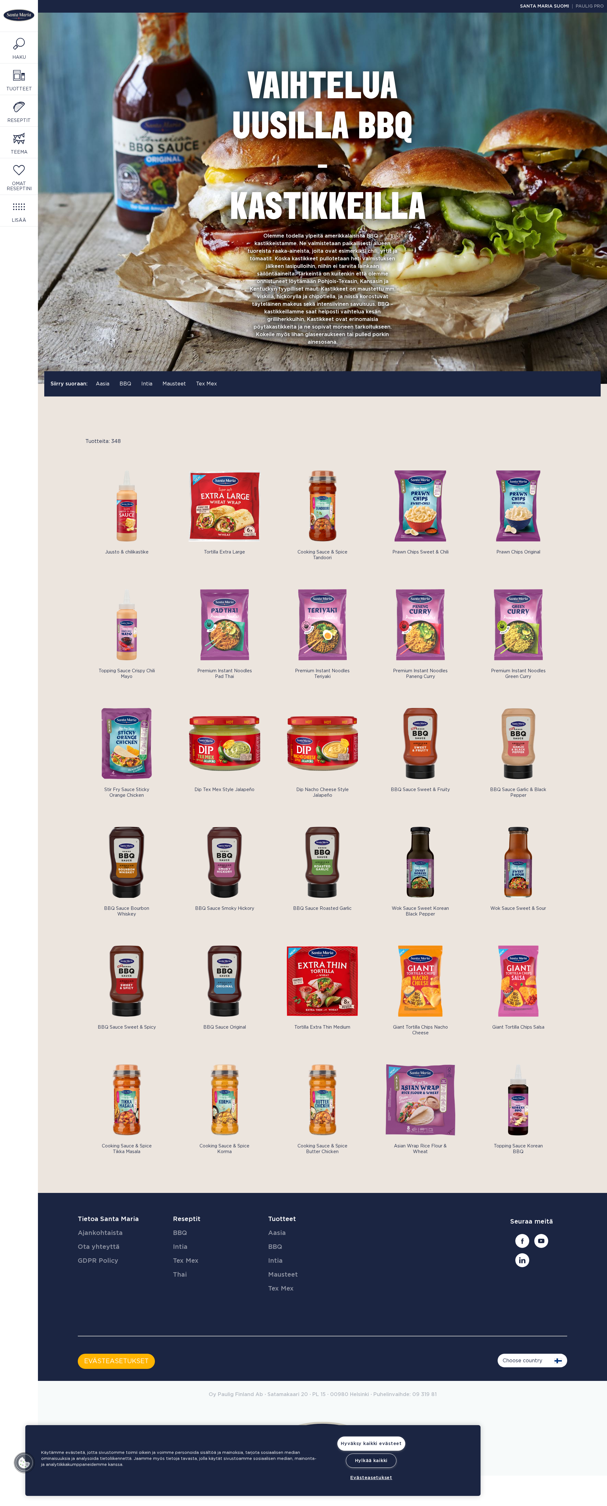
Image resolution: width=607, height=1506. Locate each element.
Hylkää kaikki (371, 1460)
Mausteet (174, 383)
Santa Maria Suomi (544, 6)
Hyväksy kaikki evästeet (371, 1443)
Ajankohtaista (100, 1233)
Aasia (102, 383)
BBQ (125, 383)
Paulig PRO (590, 6)
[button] (24, 1463)
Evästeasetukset (371, 1477)
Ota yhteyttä (99, 1247)
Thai (180, 1275)
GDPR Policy (98, 1261)
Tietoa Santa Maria (108, 1219)
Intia (146, 383)
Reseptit (186, 1219)
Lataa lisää (91, 1165)
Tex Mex (206, 383)
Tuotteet (282, 1219)
